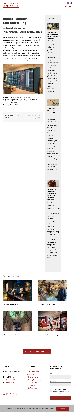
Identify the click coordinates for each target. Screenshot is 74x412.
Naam (52, 373)
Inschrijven (60, 398)
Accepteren (62, 408)
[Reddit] (25, 115)
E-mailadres (53, 381)
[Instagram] (7, 394)
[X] (22, 115)
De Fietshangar (33, 388)
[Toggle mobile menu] (70, 7)
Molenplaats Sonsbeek (47, 304)
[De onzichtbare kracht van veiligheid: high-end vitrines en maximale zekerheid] (53, 183)
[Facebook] (18, 115)
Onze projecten (33, 377)
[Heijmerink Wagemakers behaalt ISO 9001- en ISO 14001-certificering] (53, 102)
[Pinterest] (39, 115)
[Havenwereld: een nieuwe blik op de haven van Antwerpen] (53, 26)
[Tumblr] (35, 115)
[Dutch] (68, 3)
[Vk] (35, 118)
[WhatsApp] (32, 115)
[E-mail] (39, 118)
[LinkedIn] (29, 115)
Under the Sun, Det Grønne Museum (16, 335)
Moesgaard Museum (11, 304)
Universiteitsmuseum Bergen (49, 335)
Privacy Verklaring (34, 380)
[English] (71, 3)
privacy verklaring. (49, 408)
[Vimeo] (16, 394)
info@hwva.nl (9, 383)
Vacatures (31, 385)
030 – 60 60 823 (10, 380)
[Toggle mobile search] (66, 7)
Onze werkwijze (33, 383)
